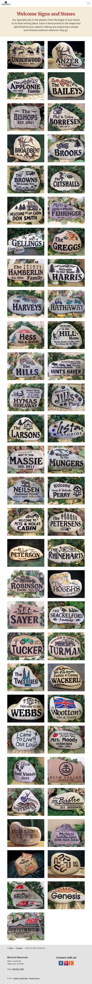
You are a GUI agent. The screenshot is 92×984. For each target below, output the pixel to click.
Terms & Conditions (20, 978)
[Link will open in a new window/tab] (61, 963)
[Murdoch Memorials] (6, 3)
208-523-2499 (18, 969)
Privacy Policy (34, 978)
